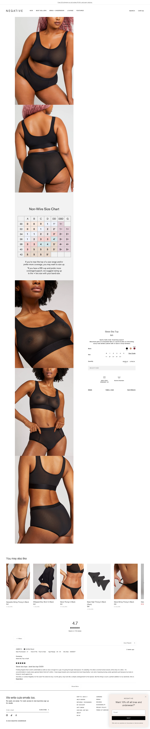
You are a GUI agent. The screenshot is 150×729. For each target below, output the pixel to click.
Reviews (99, 702)
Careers (99, 696)
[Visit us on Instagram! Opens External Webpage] (7, 715)
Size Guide (132, 353)
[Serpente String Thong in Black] (18, 581)
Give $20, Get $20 (82, 710)
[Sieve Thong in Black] (72, 581)
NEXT (129, 718)
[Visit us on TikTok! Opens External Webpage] (12, 715)
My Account (81, 704)
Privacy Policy (101, 707)
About (79, 712)
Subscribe (43, 710)
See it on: (66, 22)
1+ (106, 357)
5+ (120, 357)
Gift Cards (80, 707)
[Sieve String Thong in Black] (126, 581)
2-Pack (132, 361)
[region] (75, 2)
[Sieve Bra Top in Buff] (131, 349)
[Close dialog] (145, 696)
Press (98, 699)
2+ (110, 357)
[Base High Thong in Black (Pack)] (99, 581)
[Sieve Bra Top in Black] (127, 349)
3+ (113, 357)
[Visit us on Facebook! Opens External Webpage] (16, 715)
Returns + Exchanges (84, 702)
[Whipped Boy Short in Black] (45, 581)
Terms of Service (102, 710)
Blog (78, 715)
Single (125, 361)
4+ (117, 357)
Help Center (81, 699)
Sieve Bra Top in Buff (22, 658)
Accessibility (100, 704)
